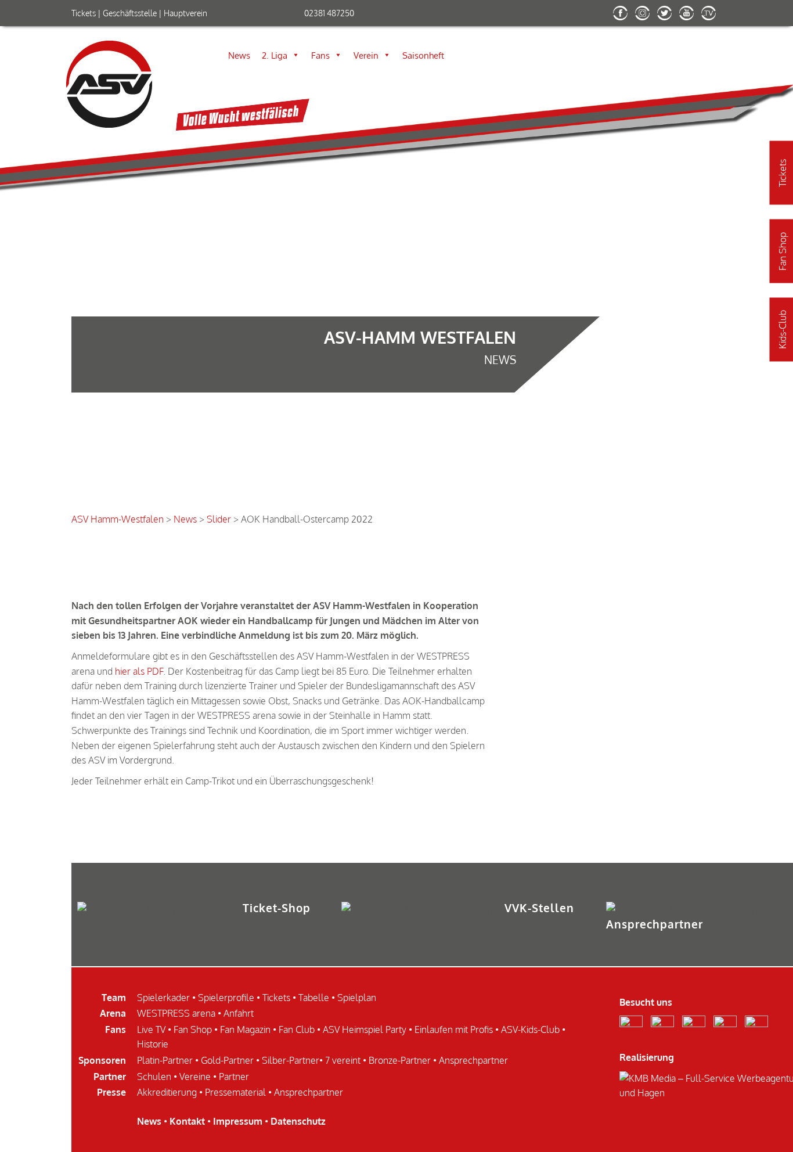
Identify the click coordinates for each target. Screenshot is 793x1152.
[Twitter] (667, 17)
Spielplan (356, 997)
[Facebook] (623, 17)
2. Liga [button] (274, 55)
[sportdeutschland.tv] (711, 17)
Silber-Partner (290, 1060)
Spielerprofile (226, 997)
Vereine (195, 1076)
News (239, 55)
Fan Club (297, 1029)
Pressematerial (235, 1092)
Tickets (83, 13)
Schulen (154, 1076)
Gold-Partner (227, 1060)
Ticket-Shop (277, 908)
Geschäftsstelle (130, 13)
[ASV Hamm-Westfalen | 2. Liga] (242, 127)
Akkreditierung (167, 1092)
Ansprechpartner (654, 924)
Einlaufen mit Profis (453, 1029)
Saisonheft (423, 55)
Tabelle (313, 997)
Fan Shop (193, 1029)
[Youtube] (689, 17)
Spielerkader (163, 997)
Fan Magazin (245, 1029)
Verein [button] (366, 55)
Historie (152, 1044)
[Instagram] (645, 17)
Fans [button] (320, 55)
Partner (234, 1076)
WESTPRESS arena (176, 1013)
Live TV (151, 1029)
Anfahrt (239, 1013)
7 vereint (343, 1060)
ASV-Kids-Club (530, 1029)
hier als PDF (139, 671)
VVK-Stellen (539, 908)
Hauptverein (185, 13)
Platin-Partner (165, 1060)
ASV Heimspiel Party (364, 1029)
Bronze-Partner (400, 1060)
